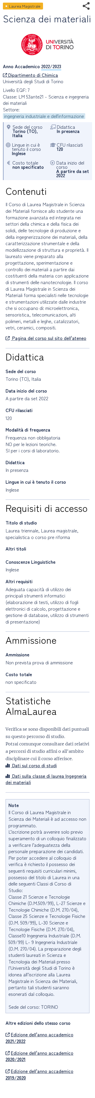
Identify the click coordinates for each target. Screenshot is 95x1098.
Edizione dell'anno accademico (39, 1037)
